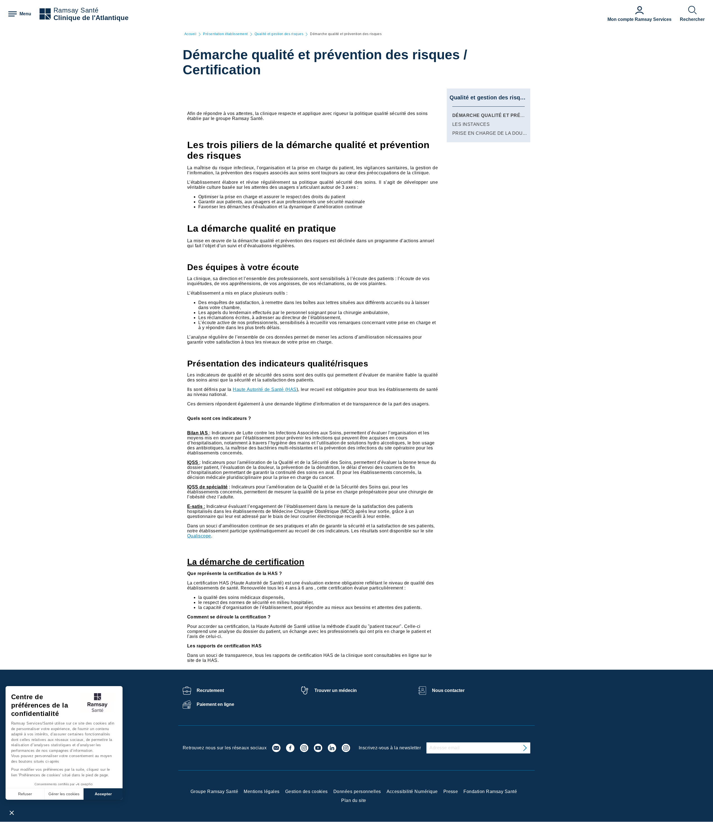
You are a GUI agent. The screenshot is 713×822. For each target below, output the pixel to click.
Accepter (103, 794)
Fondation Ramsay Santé (490, 791)
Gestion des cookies (306, 791)
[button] (11, 812)
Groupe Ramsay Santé (214, 791)
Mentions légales (262, 791)
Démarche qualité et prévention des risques (513, 115)
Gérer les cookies (63, 794)
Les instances (471, 124)
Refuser (25, 794)
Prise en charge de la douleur (493, 133)
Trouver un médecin (335, 690)
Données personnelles (357, 791)
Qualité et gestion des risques (279, 34)
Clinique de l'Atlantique (90, 17)
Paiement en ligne (215, 704)
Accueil (190, 34)
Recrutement (210, 690)
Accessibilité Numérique (412, 791)
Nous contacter (448, 690)
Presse (450, 791)
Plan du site (353, 800)
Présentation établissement (225, 34)
